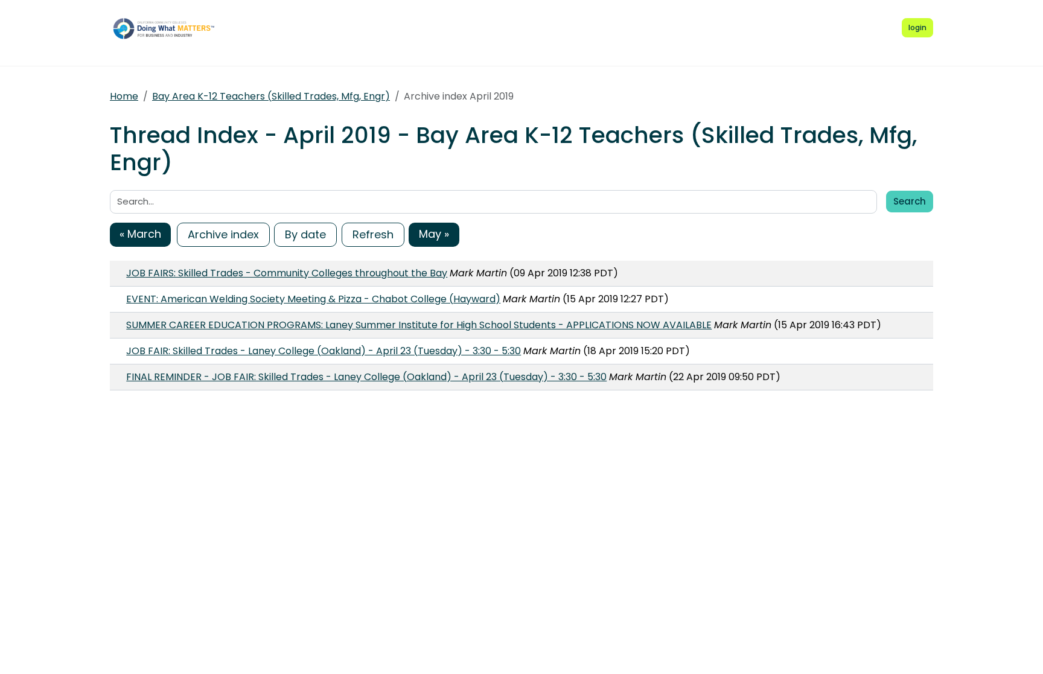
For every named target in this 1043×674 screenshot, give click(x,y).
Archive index (223, 234)
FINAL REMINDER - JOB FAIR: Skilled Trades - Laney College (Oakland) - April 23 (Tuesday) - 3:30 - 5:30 (366, 377)
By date (305, 234)
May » (434, 233)
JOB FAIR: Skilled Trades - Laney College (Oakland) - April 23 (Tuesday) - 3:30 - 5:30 (323, 351)
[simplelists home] (167, 28)
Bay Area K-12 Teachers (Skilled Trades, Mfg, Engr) (271, 96)
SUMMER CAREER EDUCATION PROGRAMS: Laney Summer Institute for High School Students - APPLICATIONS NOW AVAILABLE (419, 325)
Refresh (373, 234)
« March (140, 233)
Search (909, 201)
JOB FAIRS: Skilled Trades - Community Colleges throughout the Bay (286, 273)
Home (124, 96)
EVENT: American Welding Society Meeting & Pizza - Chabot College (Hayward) (313, 299)
